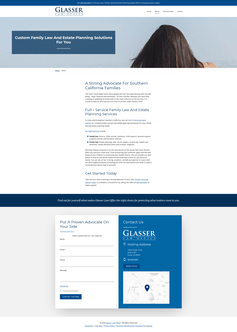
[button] (235, 318)
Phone (62, 260)
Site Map (98, 326)
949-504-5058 (85, 3)
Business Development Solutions (130, 326)
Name (62, 239)
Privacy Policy (109, 326)
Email (63, 249)
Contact (180, 11)
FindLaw (149, 326)
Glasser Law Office (113, 323)
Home (149, 11)
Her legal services (92, 131)
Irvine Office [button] (131, 266)
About (157, 11)
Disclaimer (64, 286)
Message (63, 270)
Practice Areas (168, 11)
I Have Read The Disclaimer (71, 291)
